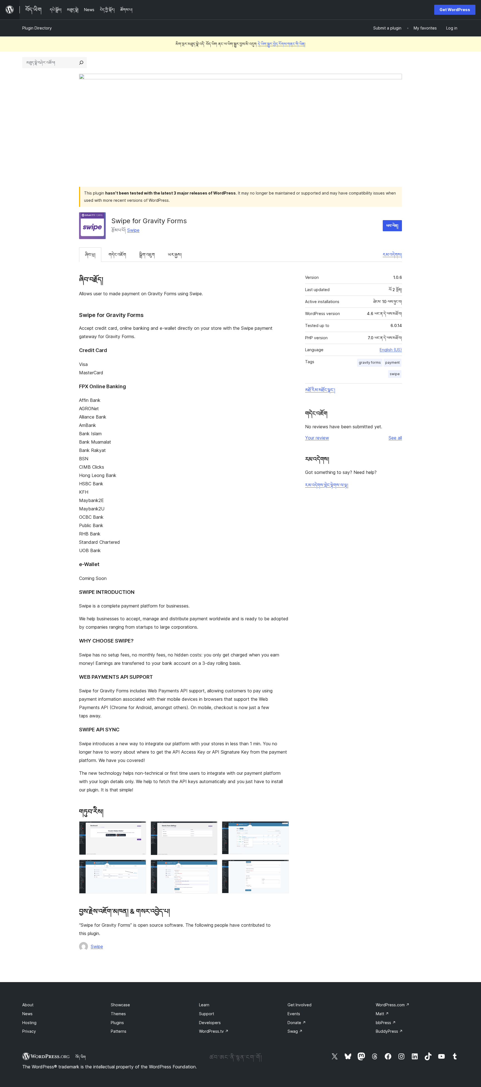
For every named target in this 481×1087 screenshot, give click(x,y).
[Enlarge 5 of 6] (210, 867)
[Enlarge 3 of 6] (281, 829)
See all (395, 438)
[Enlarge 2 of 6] (210, 829)
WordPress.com (392, 1004)
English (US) (391, 349)
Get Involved (299, 1004)
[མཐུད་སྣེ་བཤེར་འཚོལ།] (81, 62)
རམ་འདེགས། (392, 254)
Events (294, 1013)
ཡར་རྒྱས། (175, 254)
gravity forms (370, 362)
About (27, 1004)
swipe (395, 374)
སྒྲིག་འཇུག (147, 254)
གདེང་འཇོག (117, 254)
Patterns (118, 1031)
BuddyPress (389, 1031)
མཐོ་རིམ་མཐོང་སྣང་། (320, 390)
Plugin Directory (37, 28)
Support (206, 1013)
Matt (382, 1013)
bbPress (386, 1022)
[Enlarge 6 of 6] (281, 867)
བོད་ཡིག (80, 1057)
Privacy (29, 1031)
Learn (204, 1004)
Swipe (133, 230)
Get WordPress (455, 9)
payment (392, 362)
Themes (118, 1013)
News (27, 1013)
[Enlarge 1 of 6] (138, 829)
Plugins (117, 1022)
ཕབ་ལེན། (392, 225)
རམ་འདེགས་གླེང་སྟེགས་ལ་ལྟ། (326, 485)
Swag (295, 1031)
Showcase (120, 1004)
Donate (297, 1022)
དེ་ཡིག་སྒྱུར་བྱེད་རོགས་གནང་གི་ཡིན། (281, 43)
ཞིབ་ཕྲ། (90, 254)
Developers (210, 1022)
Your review (317, 438)
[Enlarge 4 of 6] (138, 867)
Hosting (29, 1022)
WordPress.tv (214, 1031)
